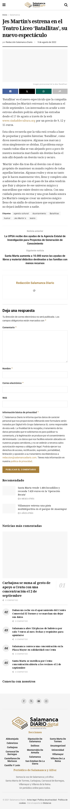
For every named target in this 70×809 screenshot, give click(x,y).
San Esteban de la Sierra (35, 762)
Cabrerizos (12, 743)
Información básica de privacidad (20, 412)
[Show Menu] (4, 5)
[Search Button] (66, 5)
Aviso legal (32, 800)
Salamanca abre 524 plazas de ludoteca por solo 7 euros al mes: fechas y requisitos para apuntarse (37, 632)
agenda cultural (21, 213)
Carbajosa (12, 747)
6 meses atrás (27, 499)
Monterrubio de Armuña (35, 751)
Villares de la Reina (58, 759)
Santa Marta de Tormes (58, 740)
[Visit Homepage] (35, 5)
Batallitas (54, 213)
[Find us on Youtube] (38, 701)
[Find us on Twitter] (31, 701)
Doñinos (35, 745)
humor (7, 218)
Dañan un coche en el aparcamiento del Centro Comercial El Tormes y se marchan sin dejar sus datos (39, 614)
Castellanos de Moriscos (12, 759)
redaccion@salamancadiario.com (19, 457)
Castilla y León (12, 765)
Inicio (4, 15)
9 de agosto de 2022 (47, 42)
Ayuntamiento (39, 213)
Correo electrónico (13, 383)
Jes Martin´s (20, 218)
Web (4, 397)
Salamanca (15, 15)
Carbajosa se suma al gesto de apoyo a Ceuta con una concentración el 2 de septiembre (26, 589)
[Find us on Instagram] (46, 701)
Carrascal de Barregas (12, 752)
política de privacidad (21, 461)
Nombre (7, 368)
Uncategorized (57, 745)
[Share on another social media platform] (60, 91)
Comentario (9, 327)
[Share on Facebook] (10, 91)
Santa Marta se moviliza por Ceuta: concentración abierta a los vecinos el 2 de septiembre (36, 664)
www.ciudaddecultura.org (18, 120)
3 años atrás (26, 513)
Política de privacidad (47, 800)
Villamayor (57, 754)
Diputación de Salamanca (35, 740)
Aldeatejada (12, 738)
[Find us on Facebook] (23, 701)
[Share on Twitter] (27, 91)
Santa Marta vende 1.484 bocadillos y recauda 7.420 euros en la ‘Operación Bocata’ (39, 491)
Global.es (47, 803)
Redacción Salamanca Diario (19, 42)
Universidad (58, 750)
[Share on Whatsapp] (44, 91)
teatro (32, 218)
